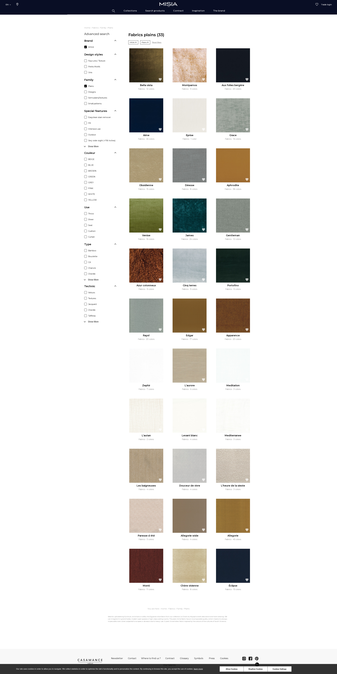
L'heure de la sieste (233, 485)
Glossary (184, 658)
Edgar (189, 335)
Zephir (146, 385)
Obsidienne (146, 185)
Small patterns (94, 103)
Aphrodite (233, 185)
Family (103, 28)
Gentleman (233, 235)
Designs (92, 92)
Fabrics (95, 28)
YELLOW (92, 200)
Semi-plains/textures (97, 98)
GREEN (91, 177)
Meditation (233, 385)
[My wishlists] (316, 4)
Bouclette (92, 256)
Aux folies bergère (233, 85)
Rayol (146, 335)
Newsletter (117, 658)
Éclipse (233, 585)
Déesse (189, 185)
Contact (132, 658)
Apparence (233, 335)
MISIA (91, 47)
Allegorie (232, 535)
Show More (93, 146)
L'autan (146, 435)
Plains (91, 86)
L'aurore (190, 385)
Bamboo (92, 250)
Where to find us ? (151, 658)
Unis (90, 72)
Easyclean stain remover (99, 117)
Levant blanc (190, 435)
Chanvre (92, 268)
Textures (92, 298)
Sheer (91, 219)
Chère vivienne (190, 585)
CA (89, 262)
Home (87, 28)
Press (212, 658)
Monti (146, 585)
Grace (233, 135)
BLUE (91, 165)
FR (89, 123)
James (189, 235)
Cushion (92, 231)
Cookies (224, 658)
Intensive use (94, 129)
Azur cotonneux (146, 285)
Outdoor (92, 135)
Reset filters (156, 42)
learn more (198, 669)
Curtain (91, 237)
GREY (91, 182)
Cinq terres (189, 285)
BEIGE (91, 159)
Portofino (233, 285)
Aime (146, 135)
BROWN (92, 171)
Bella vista (146, 85)
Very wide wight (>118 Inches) (101, 140)
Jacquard (92, 304)
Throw (91, 213)
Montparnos (189, 85)
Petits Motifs (94, 66)
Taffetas (92, 316)
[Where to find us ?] (17, 4)
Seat (90, 225)
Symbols (198, 658)
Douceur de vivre (189, 485)
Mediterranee (233, 435)
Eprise (189, 135)
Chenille (91, 274)
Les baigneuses (146, 485)
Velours (91, 292)
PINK (90, 188)
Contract (170, 658)
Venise (146, 235)
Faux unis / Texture (96, 61)
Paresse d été (146, 535)
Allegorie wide (189, 535)
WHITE (91, 194)
